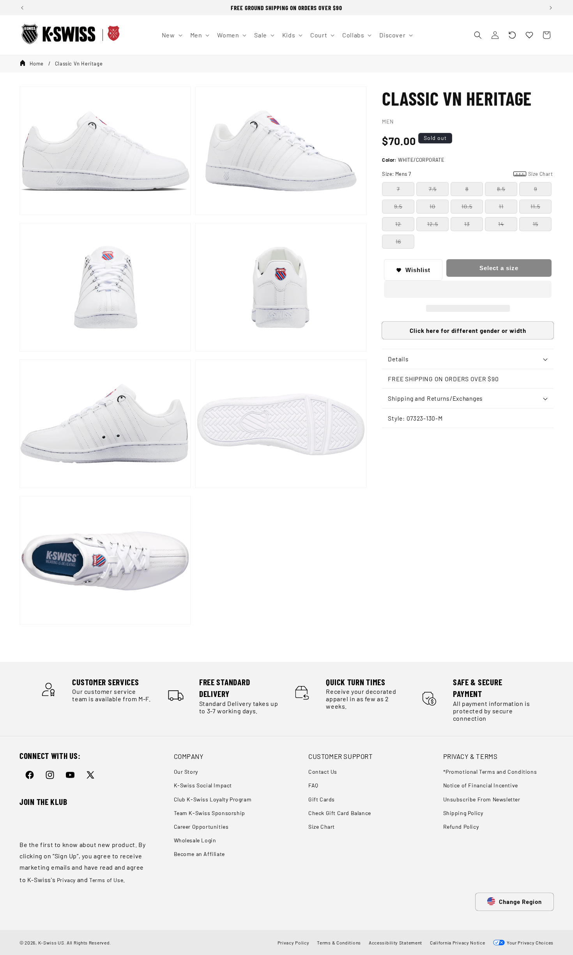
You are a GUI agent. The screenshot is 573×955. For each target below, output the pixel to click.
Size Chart (321, 826)
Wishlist (417, 270)
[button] (512, 35)
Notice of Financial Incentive (480, 785)
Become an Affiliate (199, 854)
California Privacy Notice (457, 942)
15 (535, 224)
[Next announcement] (550, 7)
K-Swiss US (51, 942)
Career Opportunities (201, 826)
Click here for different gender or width (468, 330)
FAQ (313, 785)
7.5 (433, 189)
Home (37, 63)
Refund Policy (461, 826)
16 (398, 241)
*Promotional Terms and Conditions (490, 771)
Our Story (186, 771)
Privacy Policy (293, 942)
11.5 (535, 206)
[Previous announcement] (22, 7)
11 (501, 206)
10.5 (467, 206)
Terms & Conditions (339, 942)
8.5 (501, 189)
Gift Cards (321, 799)
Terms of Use (106, 880)
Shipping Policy (463, 813)
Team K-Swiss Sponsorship (209, 813)
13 (467, 224)
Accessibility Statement (395, 942)
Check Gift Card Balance (339, 813)
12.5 (432, 224)
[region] (286, 7)
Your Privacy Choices (529, 942)
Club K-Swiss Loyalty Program (213, 799)
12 (398, 224)
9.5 (398, 206)
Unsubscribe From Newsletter (481, 799)
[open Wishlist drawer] (529, 35)
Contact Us (322, 771)
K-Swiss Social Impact (203, 785)
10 (432, 206)
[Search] (477, 35)
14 (501, 224)
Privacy (66, 880)
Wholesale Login (195, 840)
